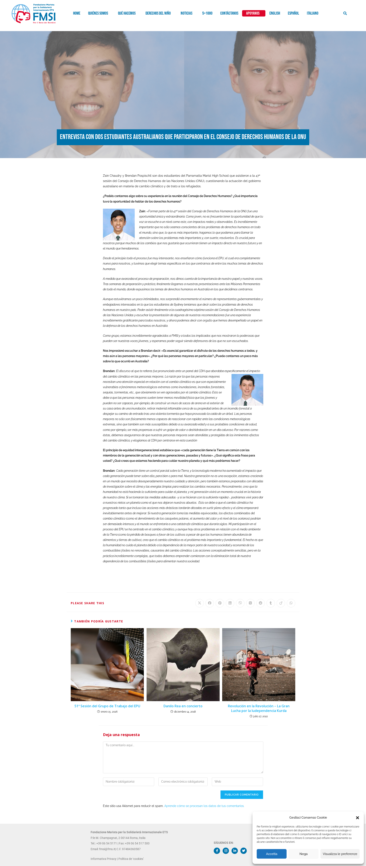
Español (293, 13)
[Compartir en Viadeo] (281, 603)
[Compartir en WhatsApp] (291, 603)
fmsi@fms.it (106, 849)
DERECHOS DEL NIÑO (158, 13)
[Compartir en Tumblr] (270, 603)
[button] (357, 818)
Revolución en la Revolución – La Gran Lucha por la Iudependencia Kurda (259, 708)
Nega (303, 854)
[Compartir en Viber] (240, 603)
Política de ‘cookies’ (131, 858)
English (274, 13)
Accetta (271, 854)
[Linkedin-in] (235, 851)
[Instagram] (226, 851)
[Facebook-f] (217, 851)
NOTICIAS (186, 13)
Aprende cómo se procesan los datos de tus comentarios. (204, 806)
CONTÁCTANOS (229, 13)
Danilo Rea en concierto (183, 706)
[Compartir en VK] (250, 603)
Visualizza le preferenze (340, 854)
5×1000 (207, 13)
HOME (76, 13)
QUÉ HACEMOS (127, 13)
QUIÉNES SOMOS (98, 13)
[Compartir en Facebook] (209, 603)
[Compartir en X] (199, 603)
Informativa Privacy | (104, 858)
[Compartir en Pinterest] (220, 603)
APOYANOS (252, 13)
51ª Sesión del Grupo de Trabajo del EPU (107, 706)
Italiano (312, 13)
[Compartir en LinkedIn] (230, 603)
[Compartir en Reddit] (260, 603)
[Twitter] (243, 851)
